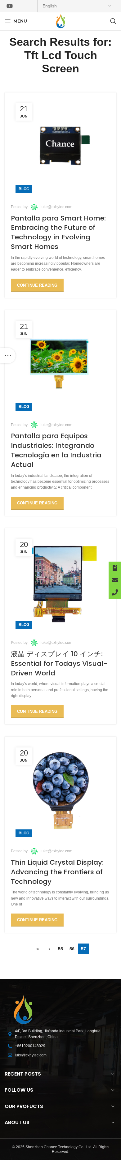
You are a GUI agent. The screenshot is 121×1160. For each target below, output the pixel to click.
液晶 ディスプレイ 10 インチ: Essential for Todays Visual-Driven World (59, 663)
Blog (24, 189)
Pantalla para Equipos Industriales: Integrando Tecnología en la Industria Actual (56, 450)
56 (71, 948)
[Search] (113, 21)
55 (60, 948)
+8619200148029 (30, 1046)
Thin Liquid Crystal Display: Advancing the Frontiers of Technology (57, 872)
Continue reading (37, 285)
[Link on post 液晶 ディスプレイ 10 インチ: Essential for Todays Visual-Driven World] (60, 583)
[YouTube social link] (10, 6)
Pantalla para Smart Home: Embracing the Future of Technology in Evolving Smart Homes (58, 232)
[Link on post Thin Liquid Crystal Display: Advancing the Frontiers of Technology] (60, 792)
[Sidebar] (8, 355)
